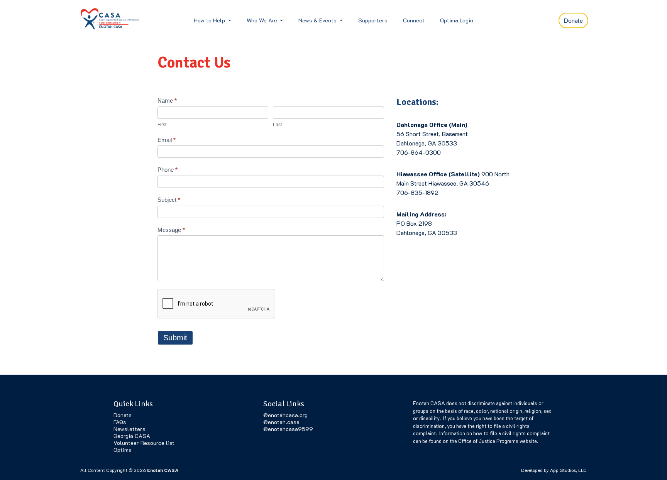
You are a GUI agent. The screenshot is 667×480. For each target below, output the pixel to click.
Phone (167, 169)
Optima (122, 449)
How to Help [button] (210, 20)
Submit (175, 337)
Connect (414, 20)
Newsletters (129, 429)
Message (171, 229)
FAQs (119, 422)
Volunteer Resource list (143, 442)
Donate (573, 20)
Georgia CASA (131, 435)
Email (166, 140)
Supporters (373, 20)
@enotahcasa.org (285, 415)
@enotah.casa (281, 422)
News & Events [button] (318, 20)
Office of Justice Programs (488, 441)
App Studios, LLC (568, 470)
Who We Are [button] (263, 20)
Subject (168, 199)
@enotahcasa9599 (288, 429)
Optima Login (456, 20)
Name (167, 100)
